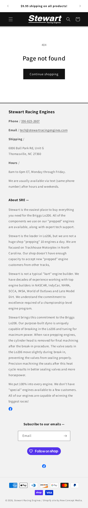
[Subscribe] (65, 436)
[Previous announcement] (8, 6)
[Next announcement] (80, 6)
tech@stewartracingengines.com (43, 130)
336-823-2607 (30, 121)
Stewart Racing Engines (27, 500)
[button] (10, 19)
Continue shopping (44, 74)
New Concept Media (71, 500)
